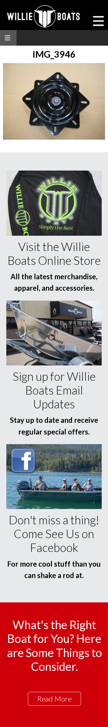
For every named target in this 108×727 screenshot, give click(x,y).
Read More (54, 698)
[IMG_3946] (54, 138)
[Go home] (44, 16)
